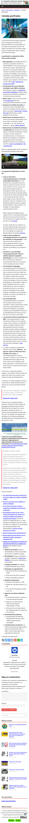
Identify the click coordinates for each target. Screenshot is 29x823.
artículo (14, 221)
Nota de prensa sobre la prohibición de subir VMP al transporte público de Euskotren (18, 744)
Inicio (3, 10)
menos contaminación (16, 144)
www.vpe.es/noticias (9, 801)
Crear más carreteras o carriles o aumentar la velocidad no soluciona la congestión (14, 508)
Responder (15, 671)
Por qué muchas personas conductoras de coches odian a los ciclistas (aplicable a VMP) (15, 497)
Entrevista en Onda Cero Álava (16, 769)
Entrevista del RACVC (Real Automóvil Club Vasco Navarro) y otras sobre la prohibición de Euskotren (17, 734)
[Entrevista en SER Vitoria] (5, 764)
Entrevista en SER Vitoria (15, 761)
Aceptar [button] (18, 820)
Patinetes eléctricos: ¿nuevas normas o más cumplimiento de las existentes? (18, 787)
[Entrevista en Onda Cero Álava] (5, 772)
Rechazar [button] (11, 820)
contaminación (9, 100)
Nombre (4, 703)
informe (22, 233)
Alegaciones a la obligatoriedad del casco (17, 725)
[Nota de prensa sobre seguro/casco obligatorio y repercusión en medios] (5, 780)
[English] (27, 2)
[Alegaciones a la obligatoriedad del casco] (5, 727)
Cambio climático (20, 125)
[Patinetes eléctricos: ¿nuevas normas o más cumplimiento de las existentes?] (5, 788)
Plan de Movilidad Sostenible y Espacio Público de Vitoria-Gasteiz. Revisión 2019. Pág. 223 (14, 445)
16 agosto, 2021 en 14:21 (14, 657)
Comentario (5, 691)
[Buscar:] (14, 715)
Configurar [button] (23, 817)
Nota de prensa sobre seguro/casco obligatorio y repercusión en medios (18, 778)
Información (9, 10)
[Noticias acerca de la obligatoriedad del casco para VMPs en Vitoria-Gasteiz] (5, 755)
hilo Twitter (12, 530)
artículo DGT (18, 111)
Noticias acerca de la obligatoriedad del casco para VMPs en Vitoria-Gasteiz (18, 754)
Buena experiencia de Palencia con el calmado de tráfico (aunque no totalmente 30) (14, 537)
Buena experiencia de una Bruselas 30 (14, 533)
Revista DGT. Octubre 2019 (10, 398)
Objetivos (17, 10)
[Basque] (24, 2)
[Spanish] (25, 2)
